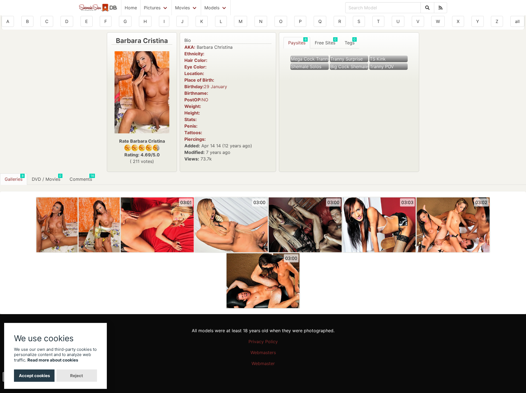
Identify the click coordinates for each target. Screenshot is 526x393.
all (517, 21)
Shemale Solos (306, 66)
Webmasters (263, 352)
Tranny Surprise (346, 59)
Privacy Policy (263, 341)
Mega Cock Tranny (310, 59)
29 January (215, 86)
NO (205, 99)
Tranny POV (382, 66)
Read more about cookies (52, 360)
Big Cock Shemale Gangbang (349, 66)
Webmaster (263, 363)
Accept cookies (34, 375)
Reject (76, 375)
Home (131, 7)
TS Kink (378, 59)
